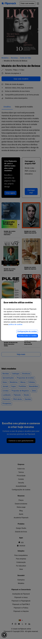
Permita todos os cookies (27, 336)
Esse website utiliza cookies (18, 302)
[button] (4, 635)
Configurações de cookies (27, 331)
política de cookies (15, 324)
